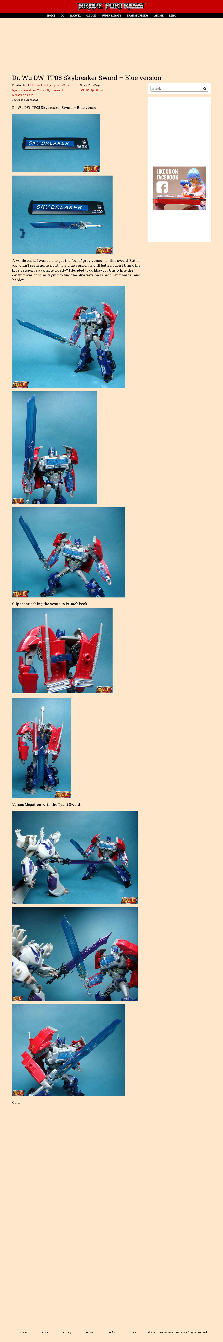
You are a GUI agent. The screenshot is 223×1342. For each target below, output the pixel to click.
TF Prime (34, 85)
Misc (172, 15)
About (45, 1332)
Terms (89, 1332)
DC (62, 15)
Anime (159, 15)
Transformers (138, 15)
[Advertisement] (111, 44)
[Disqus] (77, 1178)
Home (51, 15)
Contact (133, 1332)
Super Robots (111, 15)
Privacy (67, 1332)
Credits (111, 1332)
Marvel (75, 15)
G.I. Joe (91, 15)
